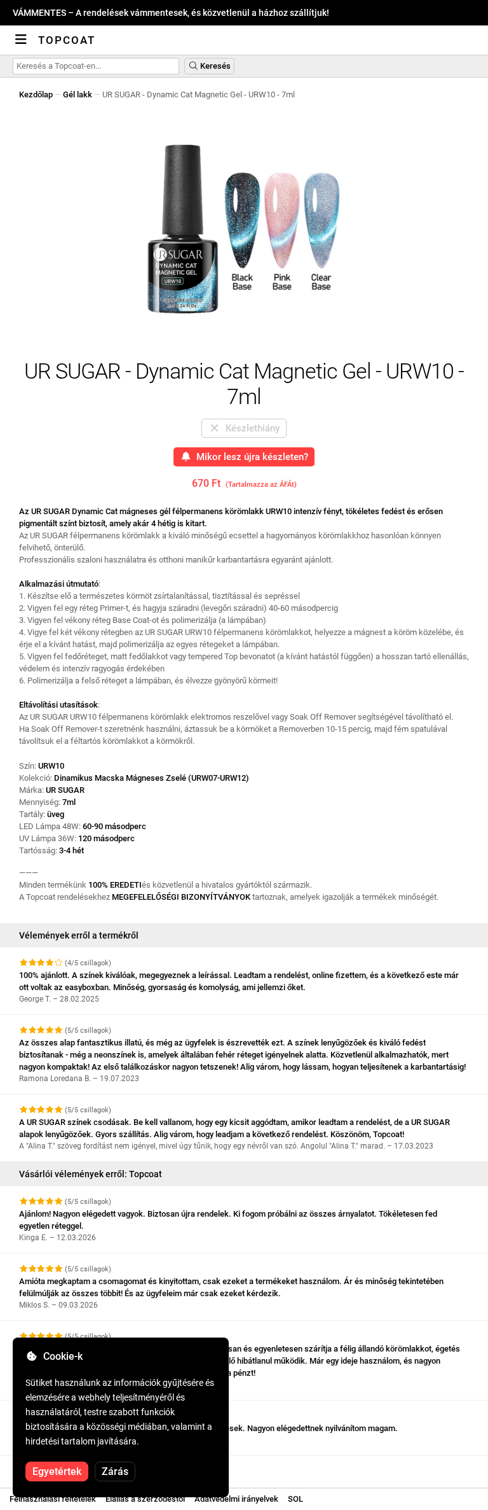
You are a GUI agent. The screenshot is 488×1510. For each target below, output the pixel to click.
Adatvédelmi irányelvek (236, 1499)
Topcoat (66, 40)
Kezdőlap (36, 94)
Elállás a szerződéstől (145, 1499)
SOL (295, 1499)
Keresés (214, 66)
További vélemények (57, 1467)
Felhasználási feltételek (53, 1499)
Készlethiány (250, 428)
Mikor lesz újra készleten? (249, 457)
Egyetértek (56, 1471)
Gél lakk (77, 94)
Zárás (115, 1471)
